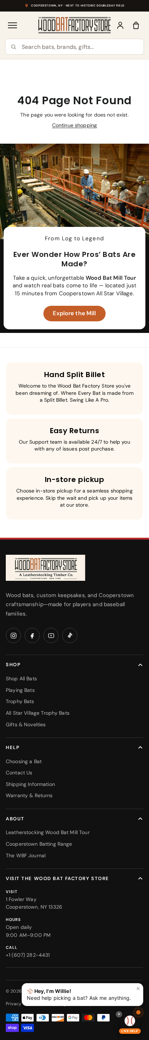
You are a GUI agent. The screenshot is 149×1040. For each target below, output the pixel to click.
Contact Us (19, 772)
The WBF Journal (26, 855)
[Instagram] (13, 635)
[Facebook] (32, 635)
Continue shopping (74, 125)
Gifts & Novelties (26, 724)
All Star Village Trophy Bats (37, 713)
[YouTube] (51, 635)
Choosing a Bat (24, 761)
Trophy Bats (20, 701)
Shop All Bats (21, 678)
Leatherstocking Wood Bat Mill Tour (48, 832)
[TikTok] (69, 635)
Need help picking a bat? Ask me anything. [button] (83, 993)
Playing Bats (20, 690)
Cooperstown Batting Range (39, 844)
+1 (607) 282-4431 (28, 955)
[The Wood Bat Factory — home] (45, 568)
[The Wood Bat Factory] (75, 25)
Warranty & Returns (29, 795)
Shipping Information (30, 784)
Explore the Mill (74, 313)
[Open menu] (13, 25)
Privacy (13, 1004)
